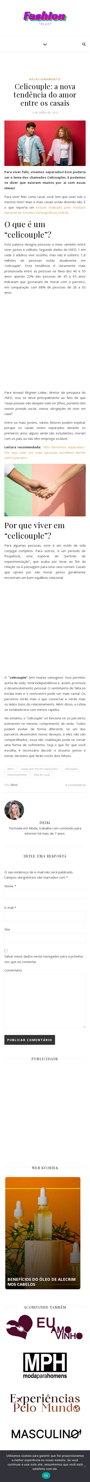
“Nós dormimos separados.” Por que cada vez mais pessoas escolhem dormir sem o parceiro (45, 452)
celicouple (71, 769)
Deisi (14, 785)
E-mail (10, 907)
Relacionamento (45, 79)
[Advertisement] (47, 67)
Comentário (13, 970)
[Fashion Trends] (45, 18)
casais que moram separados (39, 769)
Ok (46, 1475)
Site (7, 929)
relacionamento (17, 775)
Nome (10, 886)
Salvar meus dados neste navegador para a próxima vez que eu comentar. (43, 959)
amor (10, 769)
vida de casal (42, 775)
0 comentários (75, 785)
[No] (84, 1466)
